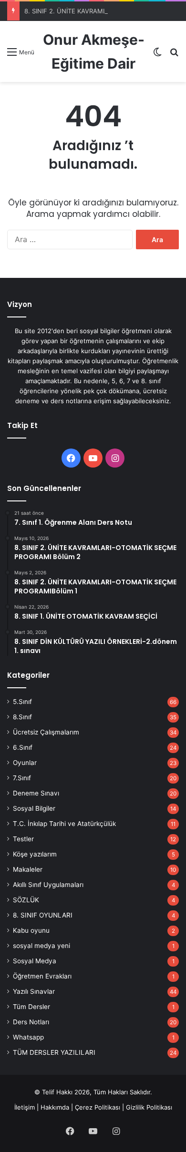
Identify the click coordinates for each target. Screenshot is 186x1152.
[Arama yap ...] (174, 55)
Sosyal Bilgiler (34, 808)
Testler (23, 839)
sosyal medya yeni (41, 945)
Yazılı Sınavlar (34, 991)
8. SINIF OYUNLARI (42, 915)
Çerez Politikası (97, 1107)
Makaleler (27, 869)
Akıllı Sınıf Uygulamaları (48, 884)
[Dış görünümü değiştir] (157, 55)
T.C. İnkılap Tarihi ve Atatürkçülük (64, 823)
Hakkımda (55, 1107)
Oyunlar (25, 762)
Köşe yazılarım (35, 854)
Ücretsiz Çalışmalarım (46, 732)
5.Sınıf (22, 701)
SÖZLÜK (26, 900)
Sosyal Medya (34, 961)
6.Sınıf (22, 747)
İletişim (24, 1107)
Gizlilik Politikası (149, 1107)
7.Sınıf (22, 778)
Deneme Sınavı (36, 793)
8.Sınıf (22, 717)
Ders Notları (31, 1022)
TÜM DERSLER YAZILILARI (54, 1052)
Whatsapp (28, 1037)
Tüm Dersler (31, 1006)
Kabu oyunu (31, 930)
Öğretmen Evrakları (42, 976)
